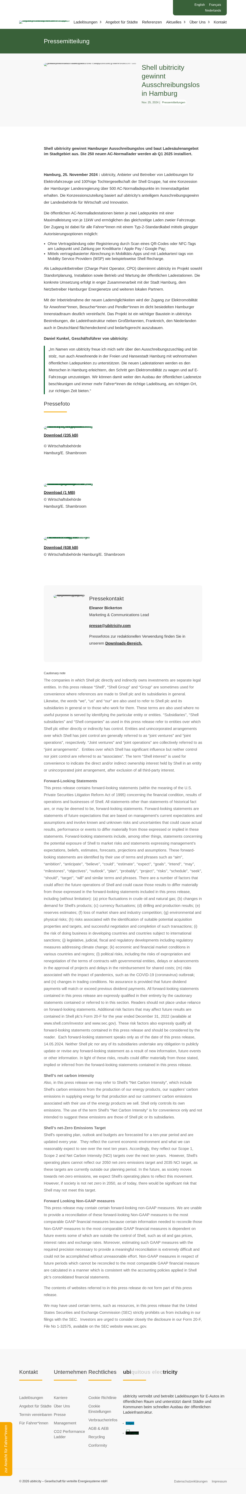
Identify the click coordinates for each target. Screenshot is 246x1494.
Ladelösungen (85, 22)
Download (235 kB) (61, 435)
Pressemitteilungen (173, 102)
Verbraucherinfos (102, 1420)
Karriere (60, 1398)
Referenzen (152, 22)
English (199, 4)
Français (215, 4)
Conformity (97, 1445)
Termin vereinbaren (35, 1414)
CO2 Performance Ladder (69, 1434)
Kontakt (220, 22)
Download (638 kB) (61, 547)
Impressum (219, 1481)
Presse (60, 1414)
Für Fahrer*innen (33, 1423)
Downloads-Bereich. (123, 643)
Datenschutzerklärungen (191, 1481)
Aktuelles (173, 22)
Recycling (96, 1437)
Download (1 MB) (59, 492)
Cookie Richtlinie (102, 1398)
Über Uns (197, 22)
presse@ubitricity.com (110, 625)
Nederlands (213, 10)
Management (65, 1423)
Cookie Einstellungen (99, 1409)
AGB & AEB (98, 1428)
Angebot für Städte (122, 22)
